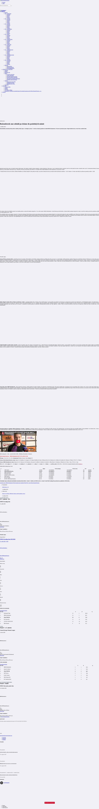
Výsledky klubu (7, 86)
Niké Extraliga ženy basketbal (18, 482)
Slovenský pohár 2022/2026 (12, 76)
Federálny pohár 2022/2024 (12, 79)
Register (3, 2)
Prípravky (6, 65)
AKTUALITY (5, 807)
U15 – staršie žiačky (8, 29)
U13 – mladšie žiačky (8, 39)
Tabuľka (8, 17)
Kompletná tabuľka (3, 610)
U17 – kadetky (7, 23)
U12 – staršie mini (8, 44)
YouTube (4, 739)
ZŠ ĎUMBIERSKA (10, 68)
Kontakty (6, 89)
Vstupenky (7, 84)
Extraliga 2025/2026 (10, 74)
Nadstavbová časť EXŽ (11, 81)
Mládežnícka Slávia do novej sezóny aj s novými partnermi (8, 763)
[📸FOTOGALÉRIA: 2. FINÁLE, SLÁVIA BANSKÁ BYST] (82, 796)
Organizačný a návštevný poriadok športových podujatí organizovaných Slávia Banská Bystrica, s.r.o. (23, 91)
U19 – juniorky (7, 18)
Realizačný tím (7, 72)
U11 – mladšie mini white (9, 54)
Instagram (4, 738)
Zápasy (8, 16)
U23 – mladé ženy (8, 13)
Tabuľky (6, 80)
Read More (2, 526)
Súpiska (8, 15)
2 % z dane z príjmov (8, 90)
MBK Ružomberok (9, 482)
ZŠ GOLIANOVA (10, 67)
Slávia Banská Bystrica (35, 482)
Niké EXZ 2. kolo (27, 482)
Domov (3, 805)
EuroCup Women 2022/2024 (12, 77)
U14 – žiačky (7, 34)
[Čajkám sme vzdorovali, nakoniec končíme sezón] (82, 791)
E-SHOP (4, 92)
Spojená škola (9, 66)
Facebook (4, 737)
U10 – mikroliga (8, 60)
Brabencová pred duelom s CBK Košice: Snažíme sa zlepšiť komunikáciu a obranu (13, 493)
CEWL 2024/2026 (10, 75)
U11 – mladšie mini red (9, 49)
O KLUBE (4, 85)
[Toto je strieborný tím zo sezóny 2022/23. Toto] (49, 791)
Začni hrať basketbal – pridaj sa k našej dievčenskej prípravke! (9, 752)
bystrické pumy (3, 482)
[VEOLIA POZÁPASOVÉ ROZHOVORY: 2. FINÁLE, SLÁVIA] (49, 796)
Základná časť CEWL (11, 83)
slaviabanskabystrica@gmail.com (6, 735)
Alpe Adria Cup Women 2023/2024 (13, 78)
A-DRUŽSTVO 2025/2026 (7, 69)
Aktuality (8, 14)
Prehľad (6, 12)
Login (3, 3)
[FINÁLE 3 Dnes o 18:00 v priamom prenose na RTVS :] (16, 796)
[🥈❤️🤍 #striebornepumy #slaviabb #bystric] (16, 785)
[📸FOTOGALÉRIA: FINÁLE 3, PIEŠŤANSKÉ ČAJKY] (49, 785)
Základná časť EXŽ (10, 82)
